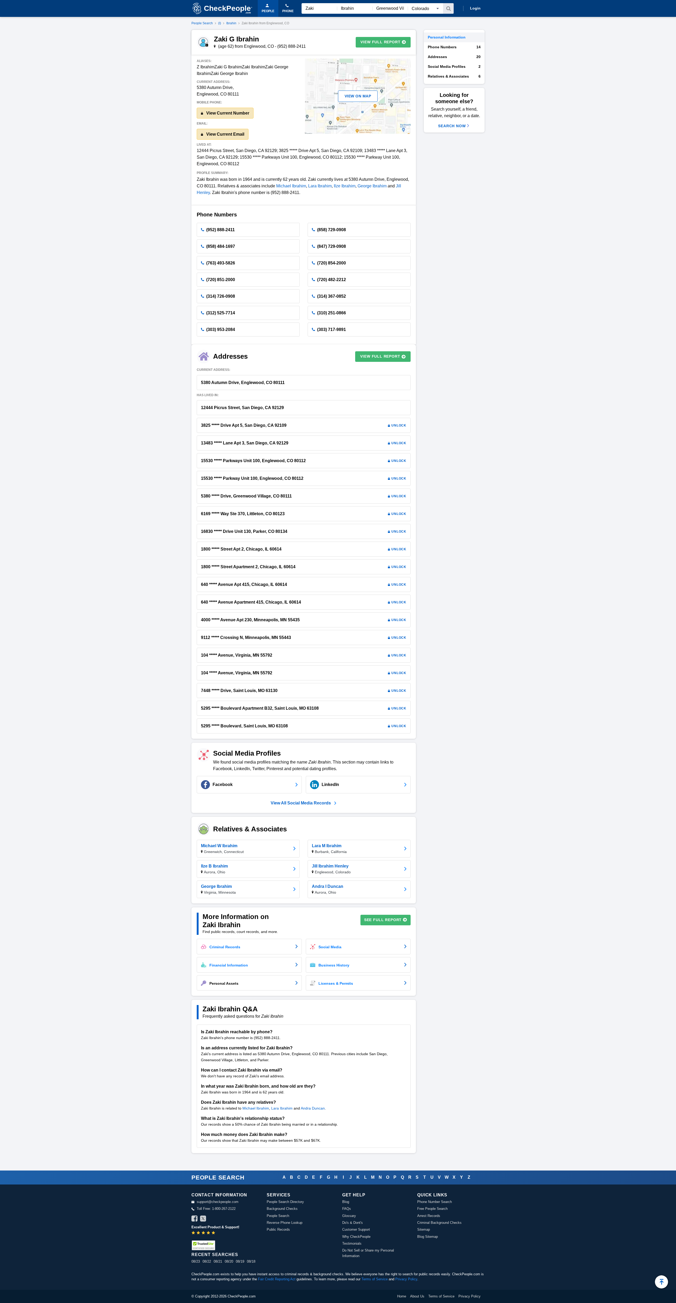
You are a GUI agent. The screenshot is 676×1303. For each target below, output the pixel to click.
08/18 (251, 1261)
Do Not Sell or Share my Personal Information (368, 1253)
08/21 (218, 1261)
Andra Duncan (313, 1108)
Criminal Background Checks (439, 1223)
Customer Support (356, 1229)
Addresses (454, 57)
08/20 (229, 1261)
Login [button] (475, 8)
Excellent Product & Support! (215, 1227)
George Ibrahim (372, 186)
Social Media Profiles (454, 66)
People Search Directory (285, 1202)
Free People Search (432, 1209)
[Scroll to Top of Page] (661, 1281)
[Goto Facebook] (194, 1219)
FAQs (346, 1209)
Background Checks (282, 1209)
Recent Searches (214, 1254)
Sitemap (423, 1229)
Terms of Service (375, 1279)
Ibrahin (231, 23)
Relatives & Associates (454, 76)
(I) (219, 23)
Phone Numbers (454, 47)
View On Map (358, 96)
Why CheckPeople (356, 1237)
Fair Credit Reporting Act (276, 1279)
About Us (417, 1296)
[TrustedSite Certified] (203, 1245)
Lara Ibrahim (320, 186)
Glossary (349, 1216)
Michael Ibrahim (291, 186)
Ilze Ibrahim (344, 186)
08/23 (195, 1261)
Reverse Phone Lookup (284, 1223)
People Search (202, 23)
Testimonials (352, 1243)
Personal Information (447, 37)
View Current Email (224, 134)
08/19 (240, 1261)
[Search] (448, 8)
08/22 (207, 1261)
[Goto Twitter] (203, 1219)
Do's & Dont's (352, 1223)
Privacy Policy (406, 1279)
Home (401, 1296)
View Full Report (380, 42)
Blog (345, 1202)
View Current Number (227, 113)
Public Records (278, 1229)
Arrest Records (428, 1216)
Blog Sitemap (427, 1237)
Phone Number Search (434, 1202)
